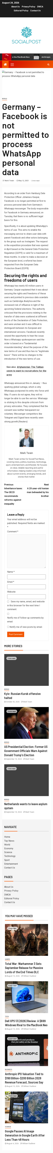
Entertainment (11, 864)
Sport (7, 860)
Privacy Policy (28, 7)
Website (11, 591)
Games (7, 959)
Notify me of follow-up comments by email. (25, 619)
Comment (12, 531)
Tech (7, 1016)
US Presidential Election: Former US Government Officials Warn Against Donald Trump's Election (25, 751)
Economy (8, 848)
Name (11, 571)
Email (10, 582)
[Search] (48, 64)
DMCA (40, 7)
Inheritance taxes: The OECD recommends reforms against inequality (13, 494)
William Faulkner (29, 976)
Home (7, 837)
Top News (9, 840)
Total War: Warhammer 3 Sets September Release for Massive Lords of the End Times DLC (24, 968)
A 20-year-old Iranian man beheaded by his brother (38, 490)
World (4, 99)
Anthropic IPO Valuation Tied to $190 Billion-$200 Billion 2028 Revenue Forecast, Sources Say (24, 1078)
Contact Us (35, 10)
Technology (10, 856)
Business (8, 1069)
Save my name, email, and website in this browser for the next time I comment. (26, 605)
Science (8, 852)
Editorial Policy (21, 10)
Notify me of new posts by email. (26, 627)
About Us (15, 7)
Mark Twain (9, 181)
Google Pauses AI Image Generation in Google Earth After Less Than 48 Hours (25, 1135)
